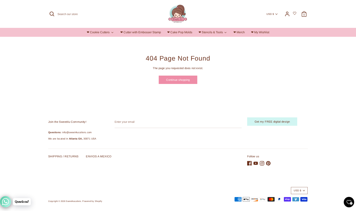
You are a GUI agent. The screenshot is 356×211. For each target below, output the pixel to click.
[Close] (216, 69)
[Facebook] (167, 144)
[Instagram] (180, 144)
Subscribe (178, 132)
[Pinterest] (186, 144)
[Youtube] (174, 144)
